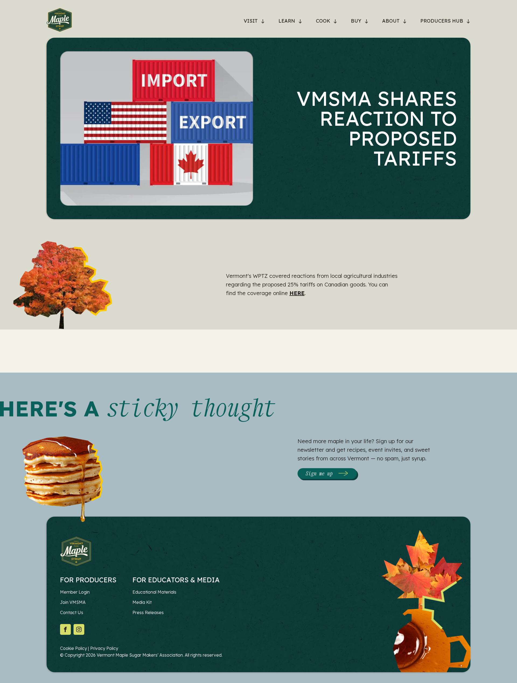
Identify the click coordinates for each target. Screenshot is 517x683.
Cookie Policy (73, 648)
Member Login (75, 592)
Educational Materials (154, 592)
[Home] (59, 21)
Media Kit (142, 602)
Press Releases (148, 612)
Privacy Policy (104, 648)
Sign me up (319, 473)
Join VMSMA (73, 602)
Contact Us (71, 612)
